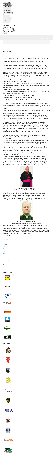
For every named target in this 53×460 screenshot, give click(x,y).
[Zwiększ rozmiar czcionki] (13, 28)
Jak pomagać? (41, 38)
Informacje (11, 42)
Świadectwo (5, 249)
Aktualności (5, 239)
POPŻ (4, 246)
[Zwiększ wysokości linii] (15, 29)
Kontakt (4, 253)
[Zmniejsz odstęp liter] (3, 31)
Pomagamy (5, 244)
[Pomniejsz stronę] (3, 25)
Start (6, 42)
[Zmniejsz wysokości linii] (3, 29)
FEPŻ (4, 256)
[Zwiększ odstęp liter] (14, 31)
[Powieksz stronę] (16, 25)
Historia (4, 251)
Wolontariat (5, 241)
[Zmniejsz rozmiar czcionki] (3, 28)
